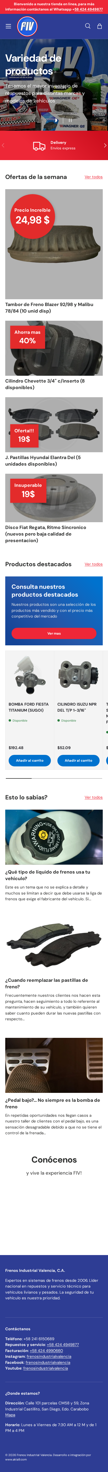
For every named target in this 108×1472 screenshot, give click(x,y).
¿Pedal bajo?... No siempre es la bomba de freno (52, 1103)
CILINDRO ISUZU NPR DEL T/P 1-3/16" (76, 707)
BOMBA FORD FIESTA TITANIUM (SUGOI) (29, 707)
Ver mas (54, 633)
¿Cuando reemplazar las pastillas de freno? (46, 983)
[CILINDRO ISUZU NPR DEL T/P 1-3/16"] (78, 675)
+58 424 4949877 (63, 1344)
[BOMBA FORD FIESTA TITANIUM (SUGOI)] (30, 675)
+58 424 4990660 (46, 1350)
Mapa (10, 1415)
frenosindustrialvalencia (49, 1356)
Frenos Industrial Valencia (34, 1455)
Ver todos (94, 176)
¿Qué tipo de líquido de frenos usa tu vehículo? (47, 875)
